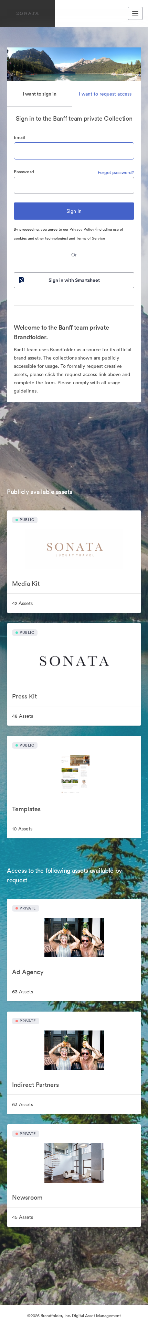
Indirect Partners (35, 1085)
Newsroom (27, 1197)
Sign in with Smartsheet (74, 280)
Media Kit (26, 583)
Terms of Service (90, 238)
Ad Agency (27, 972)
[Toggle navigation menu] (135, 13)
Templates (26, 809)
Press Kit (24, 696)
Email (19, 137)
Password (24, 172)
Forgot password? (116, 172)
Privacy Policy (82, 229)
